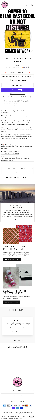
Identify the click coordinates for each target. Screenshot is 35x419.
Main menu (17, 390)
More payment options (17, 94)
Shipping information (17, 168)
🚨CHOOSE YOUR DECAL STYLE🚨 (17, 72)
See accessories (11, 302)
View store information (10, 105)
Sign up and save (17, 401)
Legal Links (17, 396)
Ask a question (17, 172)
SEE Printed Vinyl (12, 259)
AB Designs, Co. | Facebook (10, 153)
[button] (17, 67)
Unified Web (21, 414)
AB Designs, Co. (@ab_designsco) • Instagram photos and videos (15, 159)
